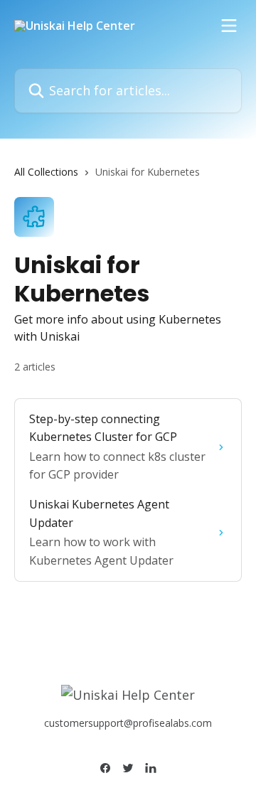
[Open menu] (229, 25)
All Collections (46, 171)
